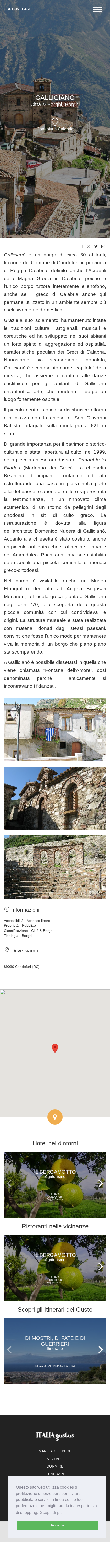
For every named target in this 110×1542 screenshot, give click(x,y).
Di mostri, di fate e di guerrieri (55, 1343)
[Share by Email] (103, 246)
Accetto (57, 1525)
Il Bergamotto (55, 1174)
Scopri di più (51, 1512)
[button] (55, 1048)
